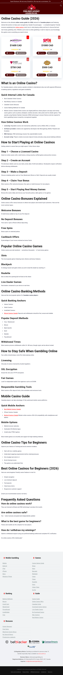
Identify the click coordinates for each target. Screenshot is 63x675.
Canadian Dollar (36, 604)
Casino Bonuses (7, 626)
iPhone (5, 571)
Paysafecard (6, 609)
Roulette (34, 582)
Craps (34, 576)
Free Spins (6, 629)
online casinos (20, 27)
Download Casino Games (39, 607)
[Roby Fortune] (16, 64)
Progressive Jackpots (9, 637)
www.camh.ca (42, 653)
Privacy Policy (26, 672)
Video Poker (35, 587)
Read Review (21, 53)
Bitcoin (4, 601)
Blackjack (34, 574)
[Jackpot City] (16, 42)
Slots (33, 584)
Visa (4, 615)
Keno (33, 568)
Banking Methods (8, 599)
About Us (50, 672)
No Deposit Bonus (8, 634)
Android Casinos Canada (11, 415)
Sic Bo (34, 590)
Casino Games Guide (38, 563)
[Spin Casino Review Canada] (47, 42)
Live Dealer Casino (37, 609)
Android (5, 566)
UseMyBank (6, 612)
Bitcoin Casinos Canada (11, 313)
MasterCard (6, 607)
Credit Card (6, 604)
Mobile (5, 563)
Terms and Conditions (16, 672)
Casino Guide (36, 599)
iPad (4, 568)
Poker (34, 579)
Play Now (10, 53)
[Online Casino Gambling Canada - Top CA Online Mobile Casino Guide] (31, 9)
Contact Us (43, 672)
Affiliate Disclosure (35, 672)
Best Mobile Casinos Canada (12, 409)
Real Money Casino (37, 617)
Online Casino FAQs (37, 601)
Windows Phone (7, 576)
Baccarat (34, 571)
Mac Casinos (36, 615)
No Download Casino (38, 612)
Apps (4, 574)
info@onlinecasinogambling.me (34, 661)
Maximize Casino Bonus (9, 632)
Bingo (33, 566)
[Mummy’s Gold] (47, 64)
